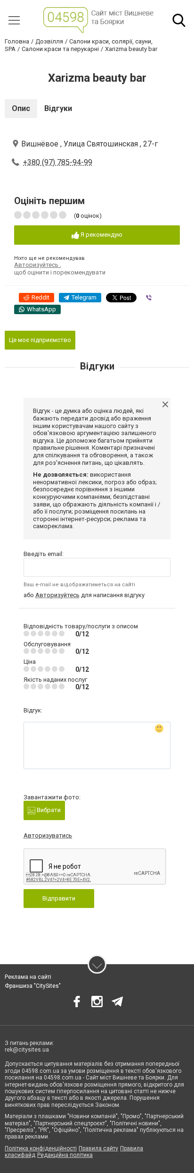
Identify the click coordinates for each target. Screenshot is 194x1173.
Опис (21, 108)
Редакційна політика (65, 1155)
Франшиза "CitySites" (33, 986)
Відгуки (58, 108)
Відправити (58, 898)
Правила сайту (98, 1148)
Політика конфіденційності (41, 1148)
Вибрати (48, 809)
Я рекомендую (100, 234)
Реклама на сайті (28, 977)
